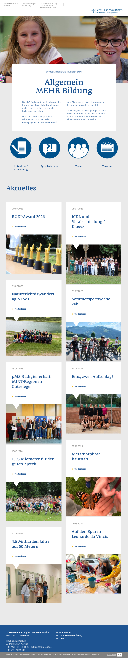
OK (119, 655)
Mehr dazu (111, 655)
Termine (107, 166)
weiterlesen (20, 227)
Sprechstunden (49, 166)
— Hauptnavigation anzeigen (64, 13)
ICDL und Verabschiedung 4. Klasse (89, 222)
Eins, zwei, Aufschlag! (92, 377)
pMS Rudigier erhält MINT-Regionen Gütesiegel (31, 382)
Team (78, 166)
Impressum (65, 633)
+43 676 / (43, 5)
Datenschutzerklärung (70, 636)
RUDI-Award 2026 (28, 217)
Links (61, 639)
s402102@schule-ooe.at (48, 7)
